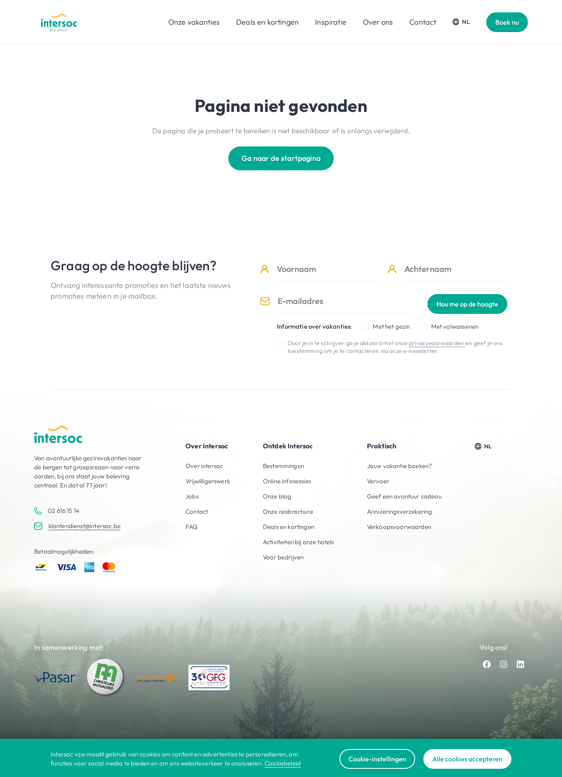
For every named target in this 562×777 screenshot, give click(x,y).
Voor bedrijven (283, 557)
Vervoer (378, 481)
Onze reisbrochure (288, 511)
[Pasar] (54, 677)
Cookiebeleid (283, 763)
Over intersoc (204, 466)
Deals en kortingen (267, 22)
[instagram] (503, 664)
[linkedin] (520, 664)
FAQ (192, 527)
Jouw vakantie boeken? (399, 466)
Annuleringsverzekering (399, 511)
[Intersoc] (59, 22)
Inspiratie (330, 22)
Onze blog (277, 496)
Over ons (378, 22)
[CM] (106, 677)
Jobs (192, 496)
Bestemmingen (283, 466)
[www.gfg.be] (209, 677)
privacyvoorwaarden (437, 343)
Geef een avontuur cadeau (404, 496)
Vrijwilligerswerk (208, 481)
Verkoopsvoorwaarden (399, 527)
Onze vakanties (194, 22)
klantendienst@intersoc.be (85, 526)
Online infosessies (287, 481)
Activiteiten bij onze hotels (298, 542)
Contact (422, 22)
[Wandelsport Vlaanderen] (157, 677)
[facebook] (486, 664)
